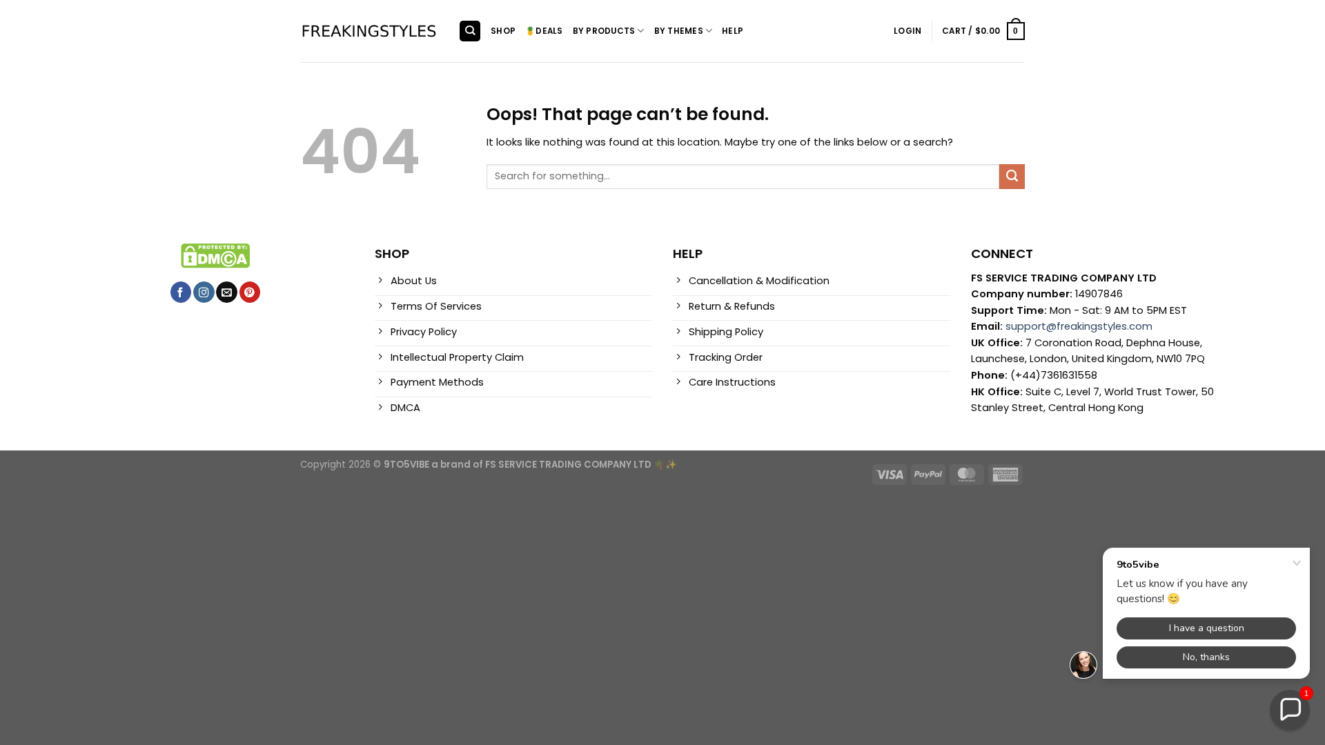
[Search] (470, 31)
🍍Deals (543, 31)
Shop (503, 31)
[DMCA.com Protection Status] (215, 255)
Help (732, 31)
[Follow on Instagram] (203, 292)
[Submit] (1012, 176)
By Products (604, 31)
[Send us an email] (226, 292)
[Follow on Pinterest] (249, 292)
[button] (1290, 710)
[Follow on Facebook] (180, 292)
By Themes (678, 31)
